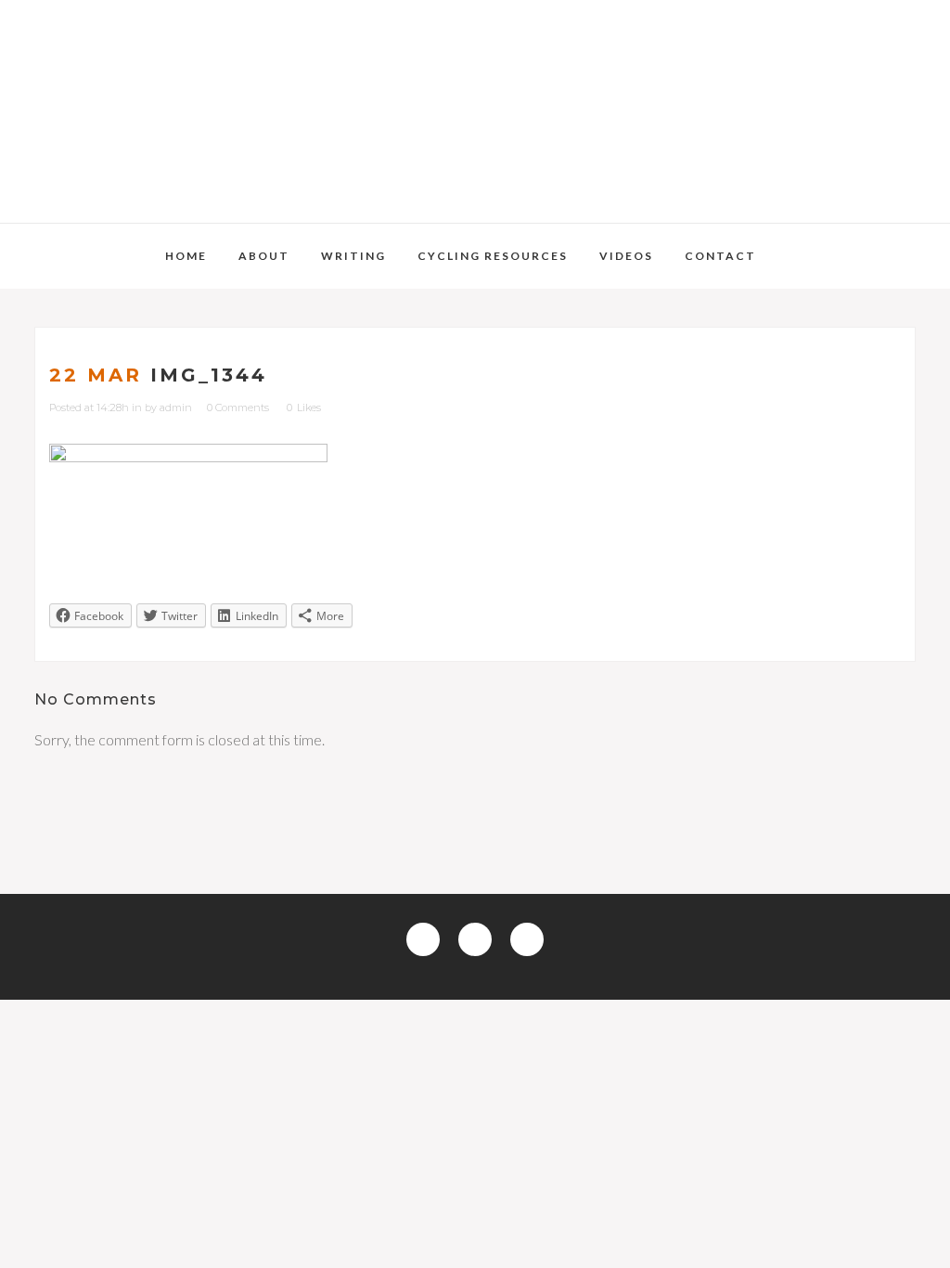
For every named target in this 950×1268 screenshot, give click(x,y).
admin (176, 407)
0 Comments (238, 407)
